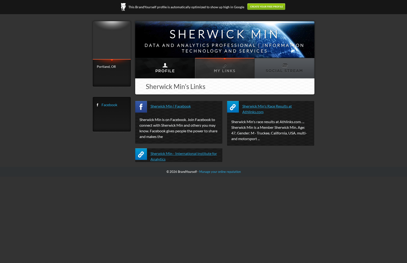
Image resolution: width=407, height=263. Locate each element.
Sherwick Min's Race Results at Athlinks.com (267, 109)
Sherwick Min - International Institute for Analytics (184, 156)
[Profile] (165, 68)
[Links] (224, 68)
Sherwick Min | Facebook (171, 106)
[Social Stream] (284, 68)
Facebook (109, 104)
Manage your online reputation (220, 172)
